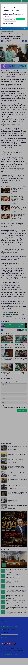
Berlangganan (20, 19)
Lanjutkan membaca (8, 23)
